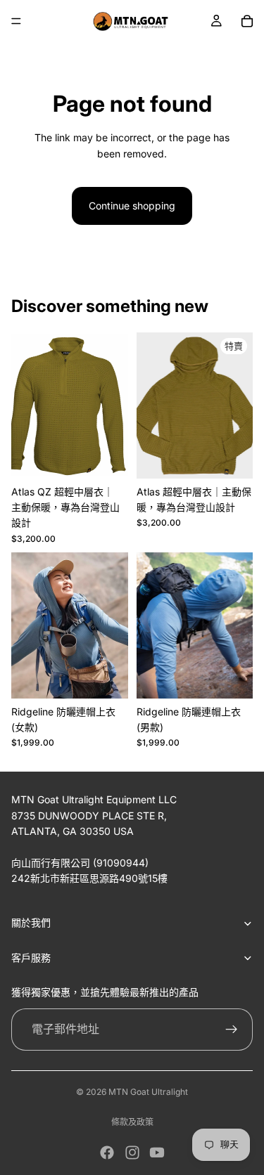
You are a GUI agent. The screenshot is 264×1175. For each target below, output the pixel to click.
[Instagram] (132, 1152)
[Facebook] (107, 1152)
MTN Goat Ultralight (148, 1091)
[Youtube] (157, 1152)
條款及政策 (132, 1122)
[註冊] (231, 1029)
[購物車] (247, 21)
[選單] (16, 21)
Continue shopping (132, 206)
